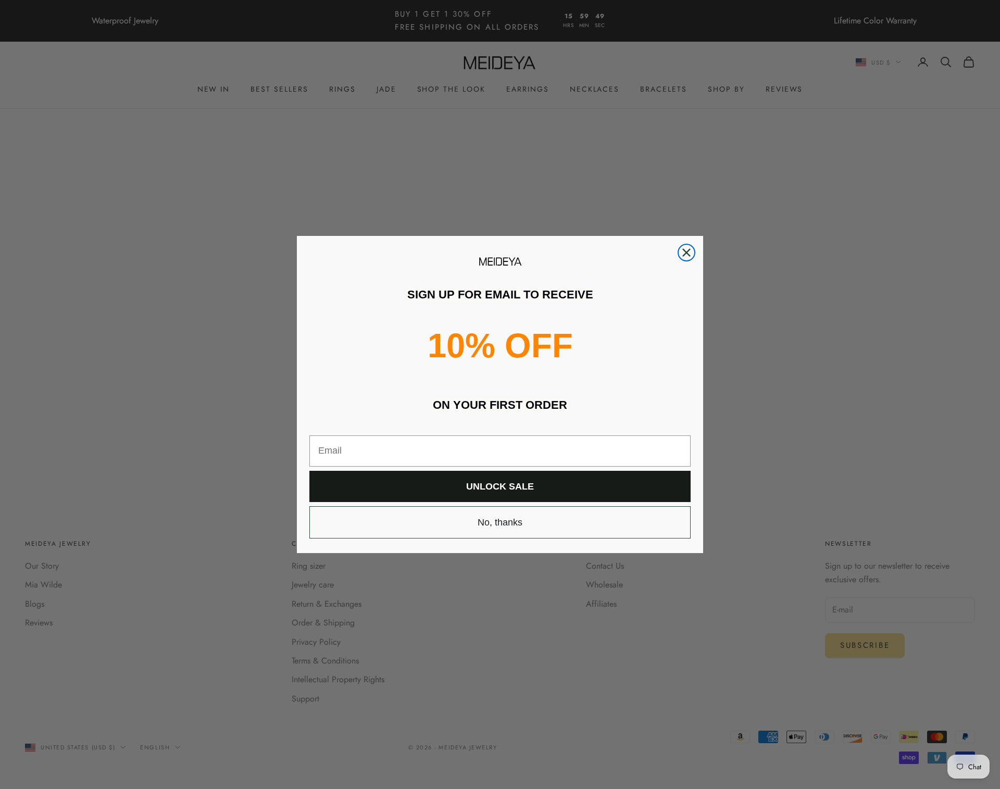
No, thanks (500, 522)
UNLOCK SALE (500, 486)
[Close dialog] (686, 252)
